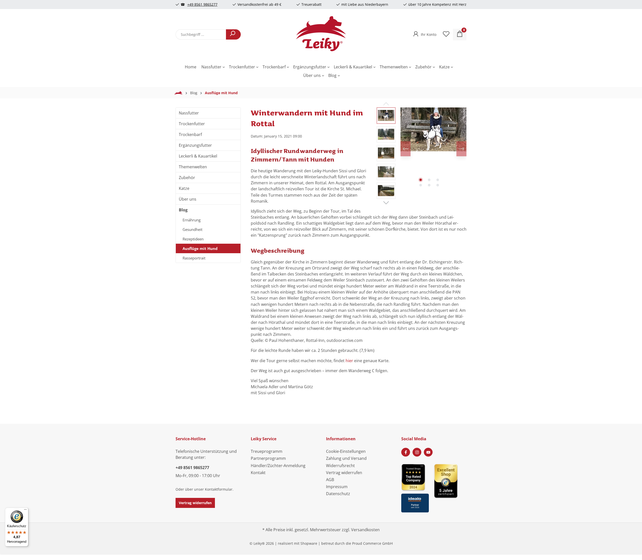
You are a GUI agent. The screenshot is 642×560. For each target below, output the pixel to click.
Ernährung (192, 219)
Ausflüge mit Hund (200, 248)
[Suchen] (233, 34)
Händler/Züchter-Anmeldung (278, 465)
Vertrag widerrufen (195, 502)
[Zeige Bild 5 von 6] (429, 185)
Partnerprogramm (268, 458)
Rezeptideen (193, 238)
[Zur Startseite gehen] (321, 33)
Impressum (337, 486)
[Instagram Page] (417, 452)
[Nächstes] (461, 148)
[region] (421, 154)
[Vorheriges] (405, 148)
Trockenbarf (190, 134)
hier (349, 360)
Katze (184, 188)
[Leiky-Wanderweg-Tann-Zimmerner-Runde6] (433, 129)
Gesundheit (192, 229)
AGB (330, 479)
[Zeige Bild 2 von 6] (429, 180)
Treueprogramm (266, 451)
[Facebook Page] (405, 452)
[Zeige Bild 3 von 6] (437, 180)
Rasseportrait (194, 257)
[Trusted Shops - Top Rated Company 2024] (415, 477)
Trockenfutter (192, 123)
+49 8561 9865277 (202, 4)
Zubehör (187, 177)
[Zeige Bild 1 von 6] (420, 180)
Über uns (187, 199)
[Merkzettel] (446, 34)
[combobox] (201, 34)
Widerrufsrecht (340, 465)
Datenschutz (338, 493)
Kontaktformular (218, 489)
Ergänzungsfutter (195, 145)
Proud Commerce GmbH (372, 543)
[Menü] (25, 511)
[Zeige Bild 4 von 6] (420, 185)
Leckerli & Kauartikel (198, 156)
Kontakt (258, 472)
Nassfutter (189, 113)
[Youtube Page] (428, 452)
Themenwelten (193, 167)
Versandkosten (365, 529)
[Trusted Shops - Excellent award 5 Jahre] (450, 486)
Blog (183, 210)
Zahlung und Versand (346, 458)
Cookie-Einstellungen (346, 451)
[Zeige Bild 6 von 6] (437, 185)
